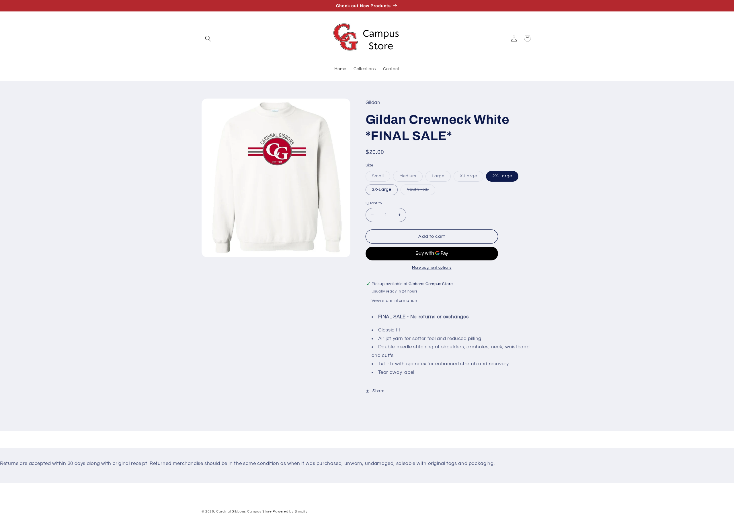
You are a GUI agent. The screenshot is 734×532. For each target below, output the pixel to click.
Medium (411, 178)
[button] (208, 38)
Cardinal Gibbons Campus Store (244, 511)
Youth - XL (421, 191)
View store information (394, 301)
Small (381, 178)
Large (441, 178)
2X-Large (502, 176)
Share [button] (378, 391)
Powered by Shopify (290, 511)
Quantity (374, 203)
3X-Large (381, 189)
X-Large (471, 178)
